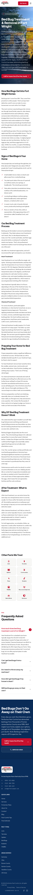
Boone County (5, 863)
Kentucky (4, 857)
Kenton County (5, 866)
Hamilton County (6, 869)
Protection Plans (6, 805)
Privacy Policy (11, 887)
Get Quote (23, 3)
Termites (4, 834)
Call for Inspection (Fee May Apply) (15, 76)
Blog (2, 814)
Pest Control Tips (6, 817)
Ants (2, 831)
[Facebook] (24, 890)
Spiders (3, 837)
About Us (4, 808)
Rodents (4, 843)
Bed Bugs (4, 840)
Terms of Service (21, 887)
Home (3, 798)
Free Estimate (5, 821)
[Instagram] (27, 890)
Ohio (2, 860)
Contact (3, 811)
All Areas (4, 873)
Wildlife (3, 847)
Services (4, 802)
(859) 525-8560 (17, 750)
